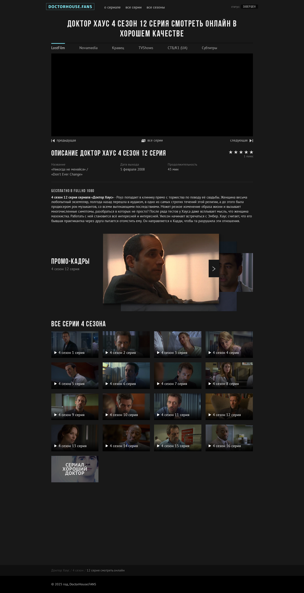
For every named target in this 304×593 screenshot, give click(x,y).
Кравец (118, 47)
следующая (239, 140)
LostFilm (58, 47)
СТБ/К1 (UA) (177, 47)
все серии (155, 140)
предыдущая (66, 140)
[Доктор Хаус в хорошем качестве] (70, 7)
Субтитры (209, 47)
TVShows (146, 47)
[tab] (58, 47)
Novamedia (88, 47)
